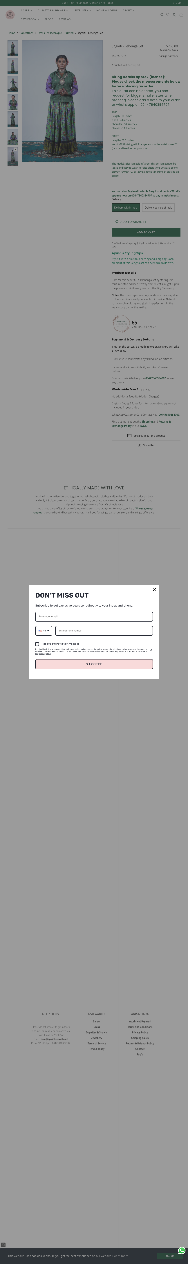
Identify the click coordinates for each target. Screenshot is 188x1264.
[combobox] (43, 631)
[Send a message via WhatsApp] (182, 1250)
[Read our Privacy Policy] (151, 650)
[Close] (154, 589)
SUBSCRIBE (94, 664)
